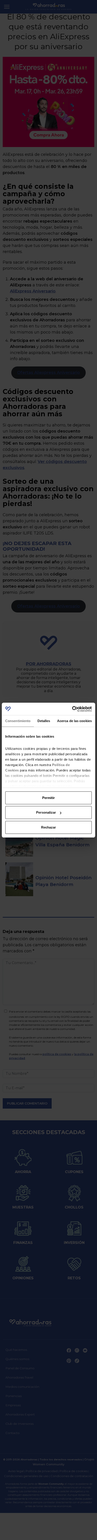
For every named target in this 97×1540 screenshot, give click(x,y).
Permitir (48, 798)
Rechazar (48, 827)
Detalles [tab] (43, 721)
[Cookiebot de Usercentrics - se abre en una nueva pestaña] (72, 709)
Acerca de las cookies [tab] (74, 721)
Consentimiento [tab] (17, 721)
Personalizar (46, 812)
